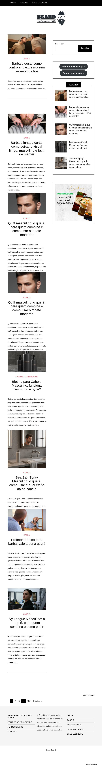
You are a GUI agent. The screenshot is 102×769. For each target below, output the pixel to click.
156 (28, 701)
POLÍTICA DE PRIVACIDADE (20, 722)
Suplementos (31, 377)
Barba (27, 59)
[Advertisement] (27, 679)
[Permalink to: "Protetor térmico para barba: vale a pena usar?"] (27, 520)
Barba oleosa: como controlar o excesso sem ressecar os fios (26, 67)
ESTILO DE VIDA (74, 725)
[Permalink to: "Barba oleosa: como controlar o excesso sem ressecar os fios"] (27, 44)
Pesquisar (59, 44)
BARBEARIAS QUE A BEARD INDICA (20, 716)
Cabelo (26, 218)
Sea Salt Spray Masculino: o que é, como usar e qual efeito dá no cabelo (26, 483)
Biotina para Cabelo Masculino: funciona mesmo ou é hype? (27, 385)
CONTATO (12, 731)
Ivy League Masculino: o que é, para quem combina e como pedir (26, 623)
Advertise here (88, 695)
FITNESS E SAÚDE (75, 729)
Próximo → (38, 701)
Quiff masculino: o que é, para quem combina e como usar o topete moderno (26, 229)
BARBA (13, 3)
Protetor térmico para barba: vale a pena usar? (26, 541)
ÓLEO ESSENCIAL (39, 3)
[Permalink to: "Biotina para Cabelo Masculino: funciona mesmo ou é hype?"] (27, 361)
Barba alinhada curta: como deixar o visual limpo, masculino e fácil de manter (26, 148)
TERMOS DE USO (15, 727)
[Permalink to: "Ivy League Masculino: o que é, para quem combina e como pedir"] (27, 599)
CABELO (23, 3)
